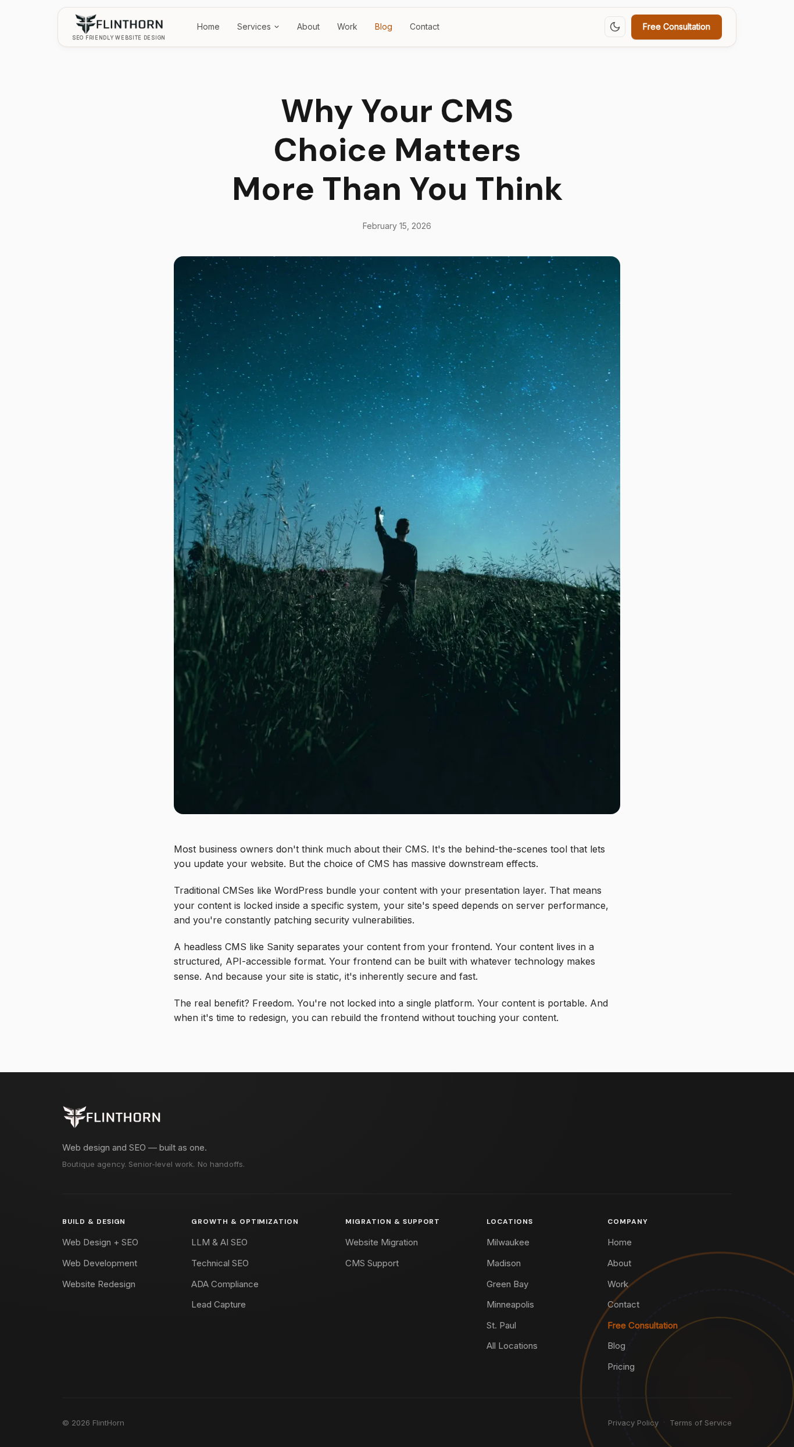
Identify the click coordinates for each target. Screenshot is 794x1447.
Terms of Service (701, 1422)
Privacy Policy (633, 1422)
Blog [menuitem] (383, 26)
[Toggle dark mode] (615, 26)
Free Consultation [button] (676, 26)
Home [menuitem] (208, 26)
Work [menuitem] (347, 26)
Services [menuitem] (254, 26)
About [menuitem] (308, 26)
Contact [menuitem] (424, 26)
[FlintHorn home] (111, 1117)
